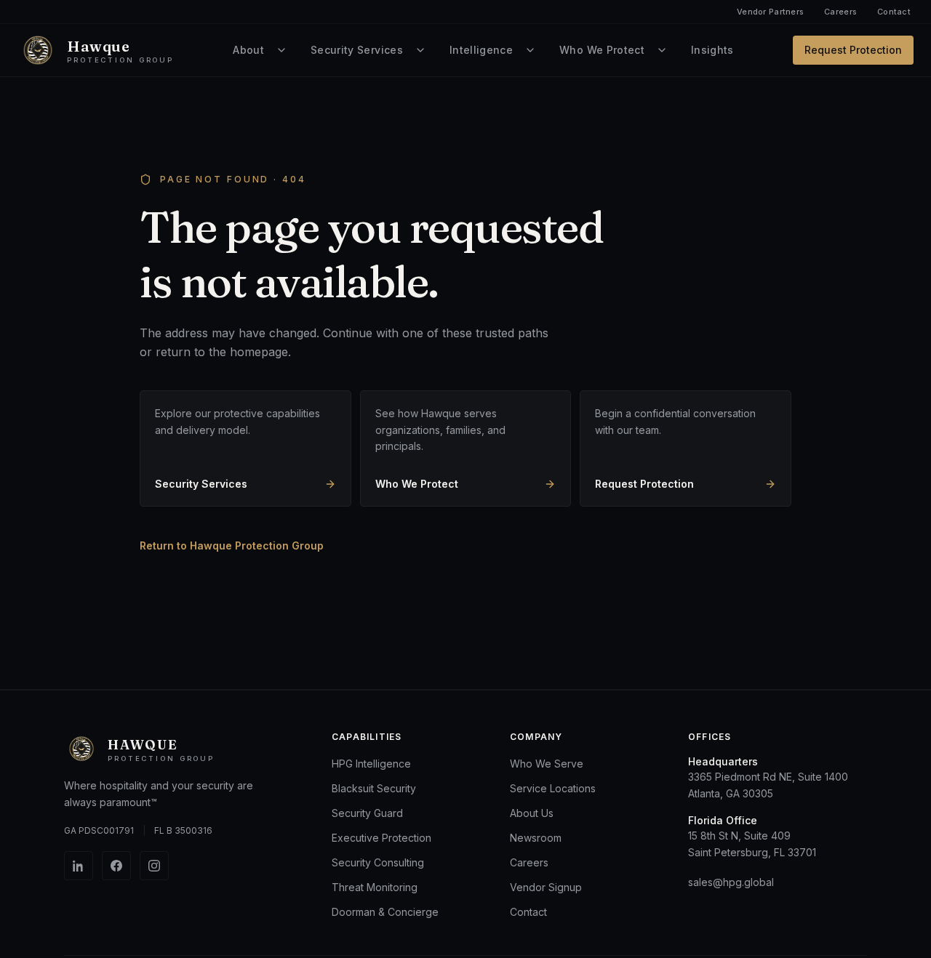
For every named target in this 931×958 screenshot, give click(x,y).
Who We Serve (546, 763)
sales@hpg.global (731, 882)
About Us (532, 813)
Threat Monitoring (374, 887)
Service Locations (553, 788)
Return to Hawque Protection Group (232, 545)
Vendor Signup (546, 887)
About (248, 50)
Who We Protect (601, 50)
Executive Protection (381, 838)
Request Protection (853, 50)
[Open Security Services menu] (420, 50)
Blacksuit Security (374, 788)
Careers (840, 12)
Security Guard (367, 813)
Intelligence (481, 50)
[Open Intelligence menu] (530, 50)
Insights (712, 50)
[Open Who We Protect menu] (662, 50)
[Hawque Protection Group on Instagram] (154, 865)
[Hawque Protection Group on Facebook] (116, 865)
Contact (894, 12)
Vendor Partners (770, 12)
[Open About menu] (281, 50)
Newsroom (536, 838)
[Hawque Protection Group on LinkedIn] (78, 865)
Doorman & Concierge (385, 912)
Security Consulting (378, 862)
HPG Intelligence (371, 763)
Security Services (357, 50)
